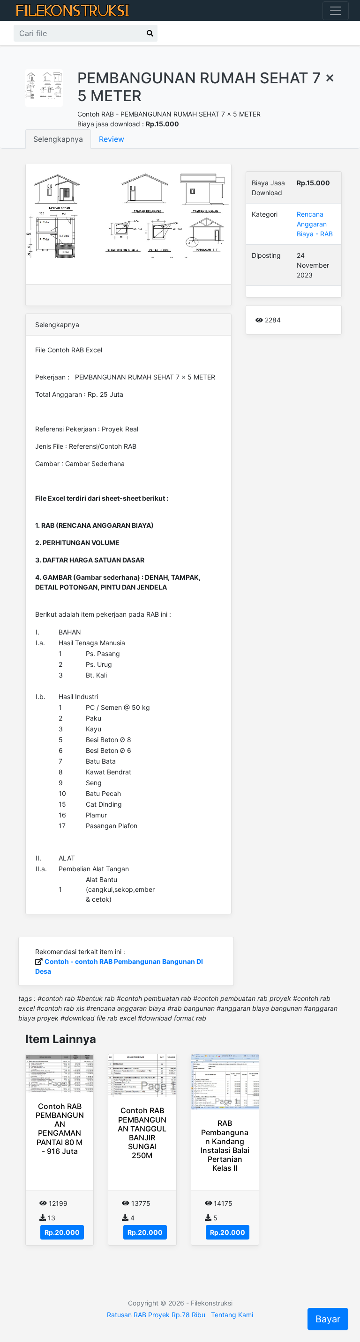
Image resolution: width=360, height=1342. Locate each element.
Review (111, 139)
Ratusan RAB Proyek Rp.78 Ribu (156, 1315)
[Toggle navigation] (335, 10)
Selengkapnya (58, 139)
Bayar (327, 1319)
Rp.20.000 (62, 1232)
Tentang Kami (232, 1315)
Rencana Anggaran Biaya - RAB (315, 224)
